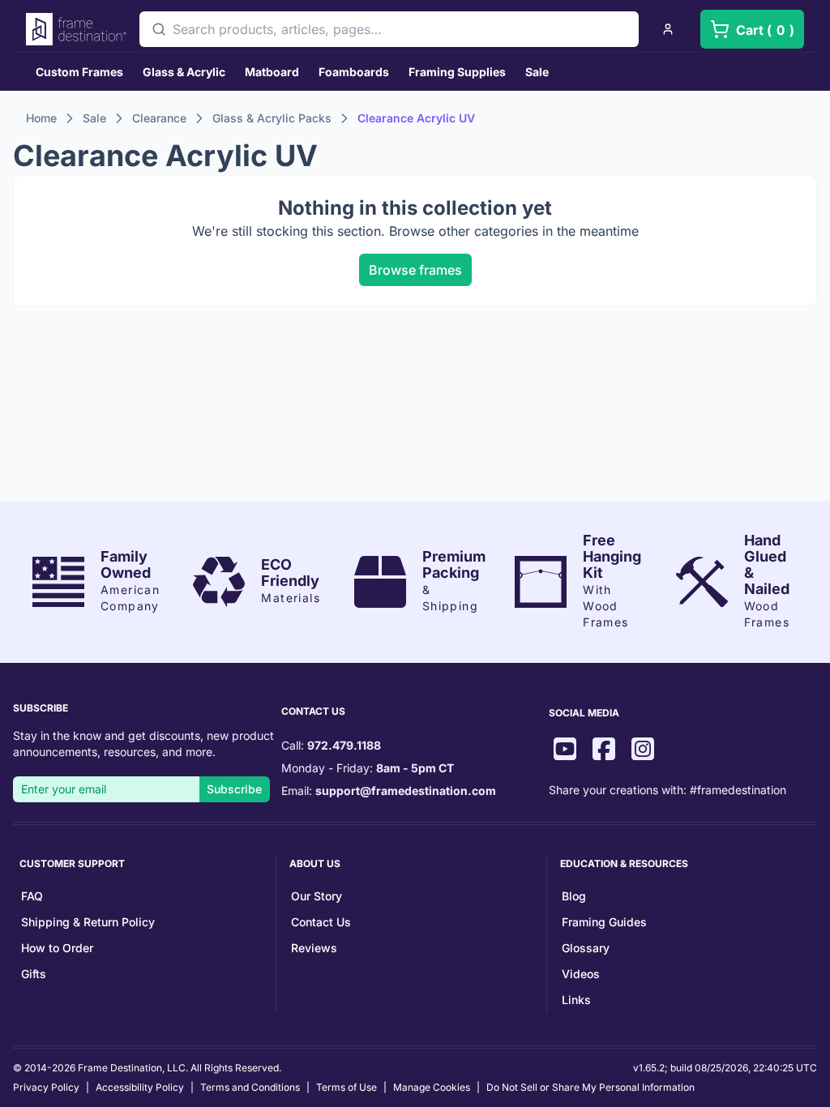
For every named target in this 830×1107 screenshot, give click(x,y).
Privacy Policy (46, 1087)
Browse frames (415, 270)
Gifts (33, 974)
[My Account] (668, 29)
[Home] (76, 29)
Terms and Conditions (250, 1087)
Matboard (272, 72)
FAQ (32, 896)
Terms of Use (346, 1087)
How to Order (57, 948)
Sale (537, 72)
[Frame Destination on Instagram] (643, 751)
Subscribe (234, 789)
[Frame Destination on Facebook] (604, 751)
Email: (388, 790)
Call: (331, 745)
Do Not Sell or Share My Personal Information (590, 1087)
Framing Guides (604, 922)
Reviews (314, 948)
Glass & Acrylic (184, 72)
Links (576, 1000)
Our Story (316, 896)
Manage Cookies (431, 1087)
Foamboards (354, 72)
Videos (581, 974)
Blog (574, 896)
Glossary (586, 948)
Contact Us (321, 922)
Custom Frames (79, 72)
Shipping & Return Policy (88, 922)
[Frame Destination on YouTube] (565, 751)
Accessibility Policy (140, 1087)
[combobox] (389, 29)
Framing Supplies (457, 72)
